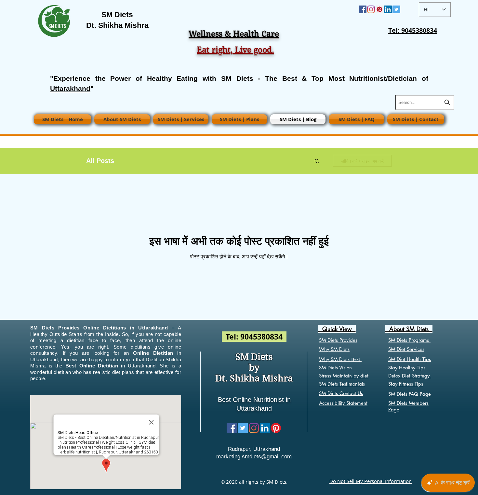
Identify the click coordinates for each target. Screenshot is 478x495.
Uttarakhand (70, 88)
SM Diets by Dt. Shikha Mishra (254, 368)
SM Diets (117, 14)
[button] (317, 161)
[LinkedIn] (388, 9)
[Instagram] (371, 9)
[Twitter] (396, 9)
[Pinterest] (379, 9)
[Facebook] (362, 9)
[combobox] (424, 102)
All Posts (100, 160)
